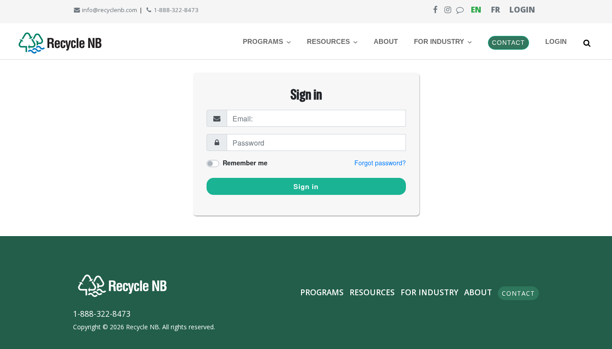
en (476, 9)
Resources (372, 292)
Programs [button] (264, 41)
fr (495, 9)
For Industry (429, 292)
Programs (322, 292)
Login (522, 9)
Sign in (306, 186)
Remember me (245, 162)
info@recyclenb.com (109, 10)
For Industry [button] (440, 41)
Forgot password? (380, 162)
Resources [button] (329, 41)
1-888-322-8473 (175, 10)
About (386, 41)
